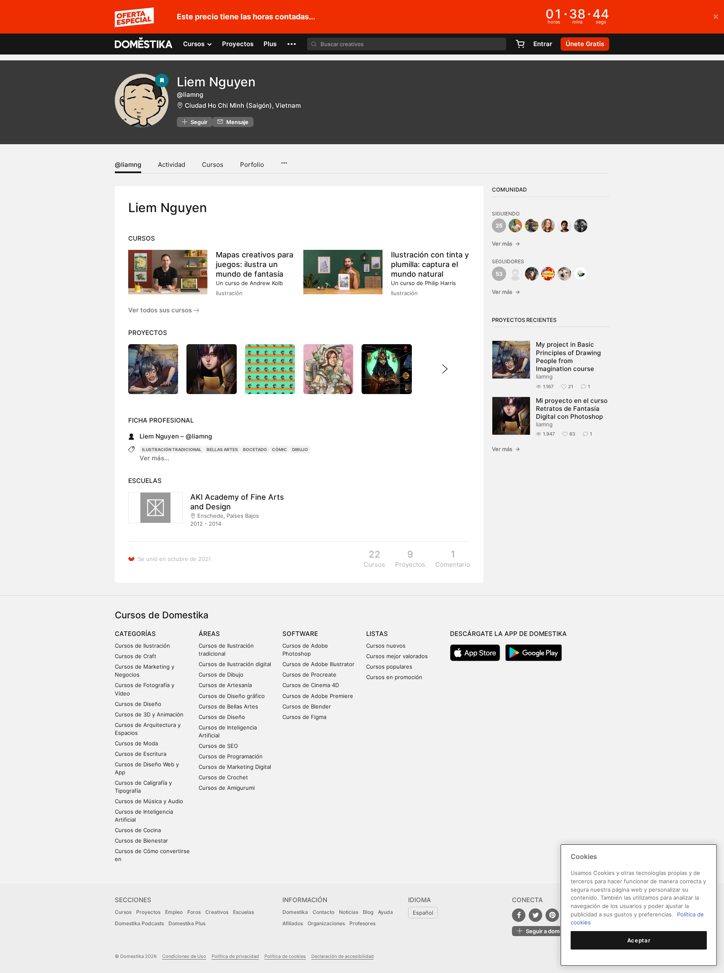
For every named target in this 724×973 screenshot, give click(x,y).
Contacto (323, 912)
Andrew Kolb (266, 283)
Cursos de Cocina (138, 830)
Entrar (542, 44)
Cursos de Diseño (138, 704)
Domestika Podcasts (139, 923)
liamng (544, 376)
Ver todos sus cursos (161, 310)
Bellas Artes (222, 449)
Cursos (212, 165)
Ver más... (154, 458)
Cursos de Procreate (309, 674)
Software (300, 634)
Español (423, 912)
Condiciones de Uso (184, 956)
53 (499, 273)
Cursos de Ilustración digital (235, 664)
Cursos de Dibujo (221, 674)
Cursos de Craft (135, 656)
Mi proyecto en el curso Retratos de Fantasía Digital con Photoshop (572, 409)
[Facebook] (518, 915)
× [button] (716, 16)
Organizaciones (326, 923)
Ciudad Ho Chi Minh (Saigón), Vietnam (243, 105)
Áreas (209, 634)
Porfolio (252, 165)
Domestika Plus (186, 923)
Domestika (295, 912)
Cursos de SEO (218, 745)
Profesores (362, 923)
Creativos (216, 912)
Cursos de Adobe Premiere (317, 696)
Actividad (171, 165)
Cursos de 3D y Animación (149, 714)
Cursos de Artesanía (225, 685)
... (284, 160)
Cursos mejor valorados (397, 656)
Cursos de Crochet (223, 777)
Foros (194, 912)
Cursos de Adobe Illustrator (318, 664)
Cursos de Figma (304, 717)
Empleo (174, 912)
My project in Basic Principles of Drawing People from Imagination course (568, 356)
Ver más (506, 243)
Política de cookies (285, 956)
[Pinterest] (552, 915)
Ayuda (385, 912)
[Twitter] (535, 915)
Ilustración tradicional (172, 449)
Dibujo (300, 449)
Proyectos (237, 44)
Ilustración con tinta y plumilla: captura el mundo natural (430, 264)
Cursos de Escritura (140, 753)
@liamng (128, 165)
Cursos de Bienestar (141, 840)
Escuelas (243, 912)
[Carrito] (520, 44)
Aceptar (639, 940)
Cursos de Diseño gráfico (232, 696)
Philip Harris (440, 283)
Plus (270, 44)
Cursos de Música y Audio (149, 801)
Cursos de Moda (136, 743)
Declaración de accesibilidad (342, 956)
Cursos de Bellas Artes (228, 706)
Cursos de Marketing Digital (235, 766)
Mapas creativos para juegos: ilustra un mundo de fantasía (254, 264)
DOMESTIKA (144, 44)
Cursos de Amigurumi (227, 787)
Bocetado (255, 449)
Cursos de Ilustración (142, 645)
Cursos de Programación (231, 756)
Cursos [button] (194, 44)
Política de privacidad (235, 956)
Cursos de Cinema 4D (310, 685)
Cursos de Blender (306, 706)
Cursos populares (389, 666)
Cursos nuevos (386, 645)
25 (499, 225)
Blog (368, 912)
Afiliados (292, 923)
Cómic (279, 449)
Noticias (348, 912)
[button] (292, 44)
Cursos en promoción (394, 677)
